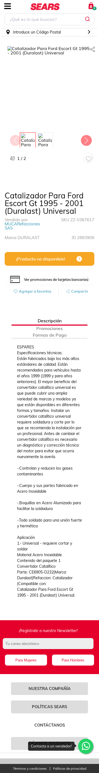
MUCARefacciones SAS (22, 226)
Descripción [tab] (50, 320)
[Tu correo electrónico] (49, 646)
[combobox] (49, 20)
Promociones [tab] (49, 328)
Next (86, 139)
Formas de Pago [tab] (50, 335)
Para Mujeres (26, 660)
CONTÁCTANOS (49, 725)
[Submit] (88, 19)
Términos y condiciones (30, 768)
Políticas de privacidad (69, 768)
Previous (15, 139)
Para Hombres (73, 660)
